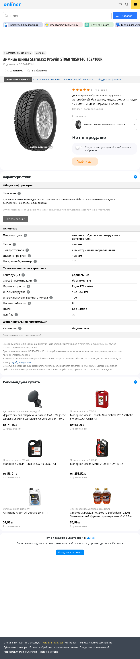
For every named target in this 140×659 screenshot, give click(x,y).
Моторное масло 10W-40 (83, 460)
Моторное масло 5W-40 (16, 460)
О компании (10, 642)
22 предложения (12, 429)
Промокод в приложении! (23, 24)
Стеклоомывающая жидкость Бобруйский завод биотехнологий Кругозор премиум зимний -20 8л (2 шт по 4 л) (102, 514)
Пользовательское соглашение (95, 642)
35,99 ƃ (75, 522)
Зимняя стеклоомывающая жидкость (90, 509)
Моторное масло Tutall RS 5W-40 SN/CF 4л (29, 464)
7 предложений (78, 477)
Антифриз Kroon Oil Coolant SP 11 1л (25, 512)
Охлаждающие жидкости (16, 509)
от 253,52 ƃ (78, 474)
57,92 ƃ (8, 522)
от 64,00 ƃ (77, 425)
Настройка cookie (48, 651)
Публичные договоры (15, 647)
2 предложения (78, 429)
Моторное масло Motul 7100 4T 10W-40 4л (96, 464)
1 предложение (11, 526)
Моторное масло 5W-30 (83, 411)
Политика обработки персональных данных (54, 647)
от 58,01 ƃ (10, 474)
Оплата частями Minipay (64, 24)
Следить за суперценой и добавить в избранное (108, 149)
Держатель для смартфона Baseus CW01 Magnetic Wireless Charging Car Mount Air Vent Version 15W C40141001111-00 (34, 417)
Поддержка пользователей (94, 647)
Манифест (70, 642)
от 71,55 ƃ (10, 425)
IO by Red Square (99, 24)
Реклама (47, 642)
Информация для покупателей (20, 651)
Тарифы (58, 642)
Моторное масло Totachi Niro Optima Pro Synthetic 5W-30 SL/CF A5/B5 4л (101, 416)
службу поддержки (21, 362)
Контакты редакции (29, 642)
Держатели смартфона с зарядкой (21, 411)
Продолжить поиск (70, 552)
